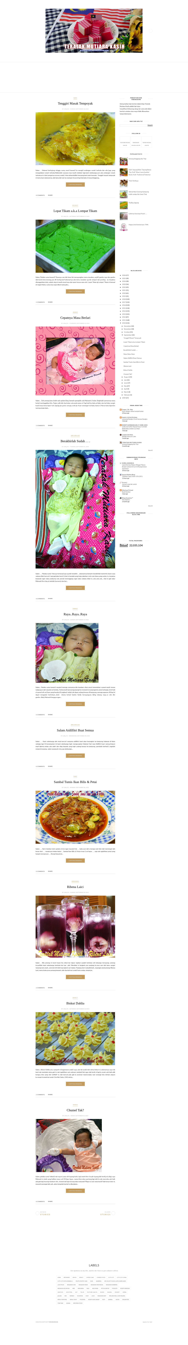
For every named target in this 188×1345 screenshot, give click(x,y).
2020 (124, 293)
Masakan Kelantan (64, 1311)
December (127, 326)
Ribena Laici (75, 909)
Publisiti (114, 1311)
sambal (110, 1322)
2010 (124, 323)
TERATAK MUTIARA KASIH (132, 442)
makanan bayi (101, 1318)
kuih (87, 1318)
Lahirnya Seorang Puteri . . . (138, 214)
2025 (124, 278)
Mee (73, 1311)
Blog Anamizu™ (127, 498)
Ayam (59, 1300)
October (127, 332)
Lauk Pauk (61, 1307)
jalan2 (60, 1318)
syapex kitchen (127, 435)
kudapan (80, 1318)
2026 (124, 275)
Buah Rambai (126, 492)
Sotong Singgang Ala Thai (137, 159)
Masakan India (83, 1307)
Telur (82, 1315)
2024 (124, 281)
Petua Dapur (105, 1311)
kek (66, 1318)
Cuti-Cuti (111, 1300)
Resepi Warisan (125, 1311)
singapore (125, 1322)
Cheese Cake (90, 1300)
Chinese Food (101, 1300)
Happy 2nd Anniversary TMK (138, 224)
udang (68, 1326)
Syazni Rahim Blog (128, 474)
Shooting (69, 1315)
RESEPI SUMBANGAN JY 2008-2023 (134, 425)
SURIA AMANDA (128, 463)
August (126, 377)
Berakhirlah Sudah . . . (75, 441)
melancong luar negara (117, 1318)
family (75, 608)
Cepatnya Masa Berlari (75, 317)
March (126, 392)
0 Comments (40, 894)
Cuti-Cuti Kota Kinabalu (65, 1304)
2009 (124, 398)
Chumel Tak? (75, 1133)
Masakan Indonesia (97, 1307)
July (125, 380)
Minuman (75, 904)
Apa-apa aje (75, 435)
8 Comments (40, 1224)
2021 (124, 290)
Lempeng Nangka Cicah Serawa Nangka (134, 419)
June (126, 383)
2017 (124, 302)
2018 (124, 299)
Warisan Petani (127, 490)
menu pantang (62, 1322)
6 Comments (40, 737)
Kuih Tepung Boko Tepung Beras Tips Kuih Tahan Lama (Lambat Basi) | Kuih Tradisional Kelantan (140, 172)
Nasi (88, 1311)
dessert (75, 205)
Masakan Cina (71, 1307)
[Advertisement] (94, 77)
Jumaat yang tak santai (129, 484)
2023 (124, 284)
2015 (124, 308)
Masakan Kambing (111, 1307)
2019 (124, 296)
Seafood (60, 1315)
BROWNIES (67, 1300)
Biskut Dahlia (75, 1026)
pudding (82, 1322)
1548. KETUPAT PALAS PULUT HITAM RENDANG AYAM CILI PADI (134, 427)
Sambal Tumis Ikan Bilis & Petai (75, 804)
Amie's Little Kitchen (129, 417)
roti (103, 1322)
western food (77, 1326)
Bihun (74, 1300)
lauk (93, 1318)
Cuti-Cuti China (121, 1300)
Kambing (98, 1304)
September (128, 335)
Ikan (75, 98)
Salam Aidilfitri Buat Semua (75, 753)
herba (124, 1315)
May (125, 386)
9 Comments (40, 195)
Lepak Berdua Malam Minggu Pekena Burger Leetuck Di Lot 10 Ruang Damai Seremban (134, 467)
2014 (124, 311)
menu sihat (73, 1322)
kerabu (72, 1318)
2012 (124, 317)
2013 (124, 314)
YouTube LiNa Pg (92, 1315)
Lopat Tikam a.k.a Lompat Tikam (75, 211)
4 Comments (40, 598)
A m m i (124, 482)
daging (109, 1315)
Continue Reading (75, 184)
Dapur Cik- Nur (127, 409)
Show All (150, 450)
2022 (124, 287)
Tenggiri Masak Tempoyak (75, 103)
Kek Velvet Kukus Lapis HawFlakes (115, 1304)
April (125, 389)
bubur (102, 1315)
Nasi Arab (95, 1311)
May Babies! (126, 500)
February (127, 395)
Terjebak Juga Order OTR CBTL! (132, 476)
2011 (124, 320)
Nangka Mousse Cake (129, 436)
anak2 (75, 312)
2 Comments (40, 302)
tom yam (60, 1326)
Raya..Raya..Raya (75, 614)
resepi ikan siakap (93, 1322)
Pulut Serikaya (133, 181)
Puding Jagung (134, 203)
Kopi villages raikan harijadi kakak (133, 411)
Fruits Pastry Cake (81, 1304)
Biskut (75, 1020)
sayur (117, 1322)
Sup (76, 1315)
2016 (124, 305)
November (127, 329)
